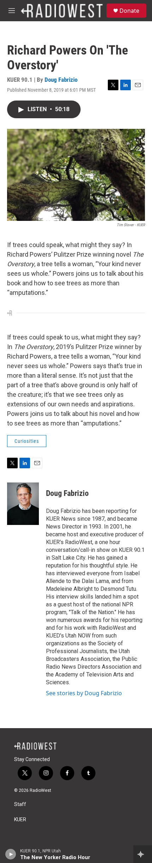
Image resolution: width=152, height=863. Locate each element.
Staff (20, 804)
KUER (20, 819)
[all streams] (142, 854)
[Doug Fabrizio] (23, 503)
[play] (10, 854)
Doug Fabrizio (61, 79)
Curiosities (26, 441)
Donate (129, 10)
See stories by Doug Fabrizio (84, 693)
